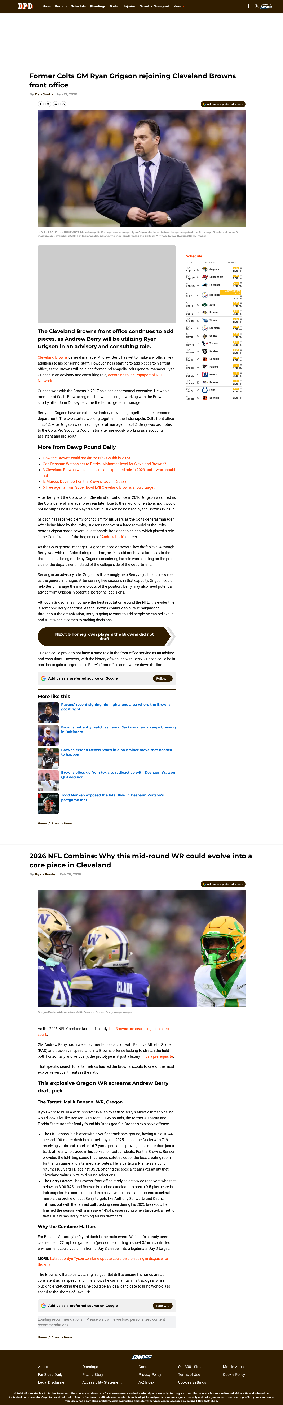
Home (42, 823)
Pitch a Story (92, 1374)
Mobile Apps (233, 1367)
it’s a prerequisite (159, 1056)
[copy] (63, 104)
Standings (98, 6)
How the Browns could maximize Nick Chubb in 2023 (86, 458)
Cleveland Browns (53, 357)
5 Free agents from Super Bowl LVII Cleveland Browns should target (99, 487)
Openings (90, 1367)
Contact (145, 1367)
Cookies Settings (192, 1382)
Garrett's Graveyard (154, 6)
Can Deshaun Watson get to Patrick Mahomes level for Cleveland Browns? (104, 464)
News (47, 6)
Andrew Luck (112, 537)
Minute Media (32, 1393)
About (43, 1367)
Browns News (61, 823)
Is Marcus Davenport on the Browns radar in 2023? (85, 481)
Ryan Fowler (46, 874)
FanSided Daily (50, 1374)
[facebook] (248, 6)
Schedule (78, 6)
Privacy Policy (149, 1374)
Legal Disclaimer (52, 1382)
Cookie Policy (234, 1374)
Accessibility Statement (102, 1382)
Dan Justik (44, 94)
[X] (257, 6)
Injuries (129, 6)
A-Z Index (146, 1382)
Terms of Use (189, 1374)
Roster (115, 6)
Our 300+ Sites (190, 1367)
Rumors (61, 6)
